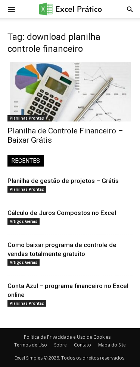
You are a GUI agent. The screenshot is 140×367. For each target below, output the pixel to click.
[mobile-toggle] (11, 9)
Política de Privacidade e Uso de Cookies (67, 337)
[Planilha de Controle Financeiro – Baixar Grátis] (70, 91)
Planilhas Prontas (27, 118)
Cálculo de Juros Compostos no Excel (61, 212)
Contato (82, 345)
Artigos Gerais (23, 221)
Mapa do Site (112, 345)
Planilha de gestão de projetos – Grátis (63, 180)
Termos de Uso (30, 345)
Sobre (60, 345)
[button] (130, 9)
